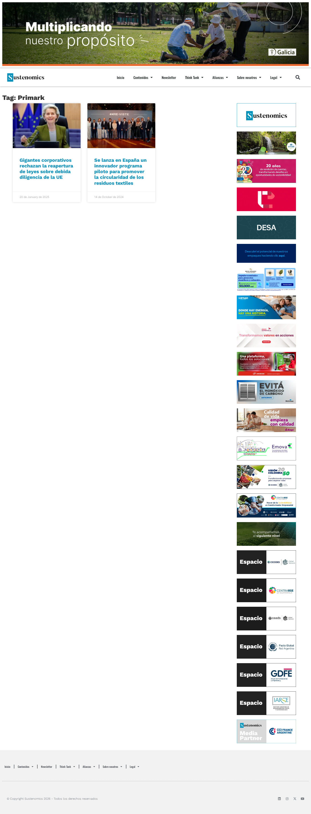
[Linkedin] (279, 798)
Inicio (120, 77)
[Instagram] (287, 798)
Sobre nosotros (247, 77)
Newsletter (169, 77)
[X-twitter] (294, 798)
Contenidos (140, 77)
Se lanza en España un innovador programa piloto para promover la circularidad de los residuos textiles (120, 171)
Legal (273, 77)
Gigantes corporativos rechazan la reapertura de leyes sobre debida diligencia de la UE (46, 168)
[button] (297, 77)
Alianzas (218, 77)
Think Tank (192, 77)
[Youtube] (302, 798)
